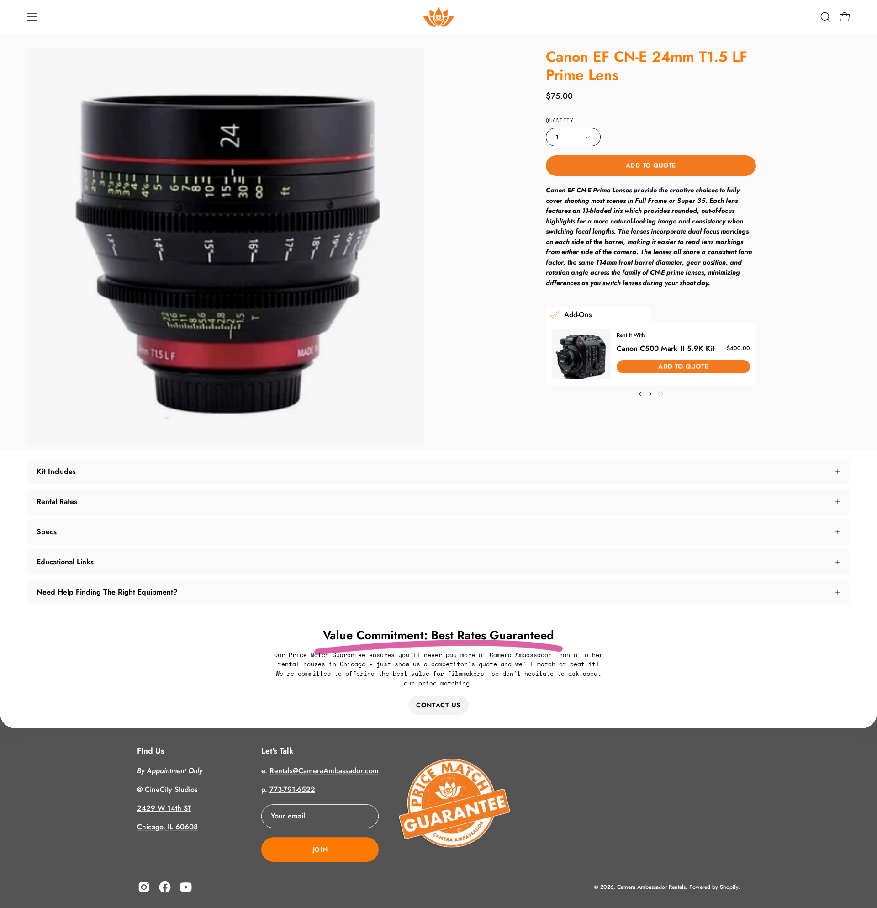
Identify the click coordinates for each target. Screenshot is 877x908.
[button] (825, 17)
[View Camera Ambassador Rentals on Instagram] (144, 887)
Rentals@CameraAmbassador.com (324, 771)
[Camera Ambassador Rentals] (438, 17)
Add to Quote (651, 165)
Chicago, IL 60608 (167, 827)
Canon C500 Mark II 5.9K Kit (666, 348)
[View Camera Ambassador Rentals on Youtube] (186, 887)
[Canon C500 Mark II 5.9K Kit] (581, 354)
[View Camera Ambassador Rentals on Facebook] (165, 887)
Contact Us (438, 705)
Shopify (729, 887)
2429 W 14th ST (164, 808)
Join (320, 850)
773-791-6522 (292, 790)
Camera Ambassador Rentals (651, 887)
